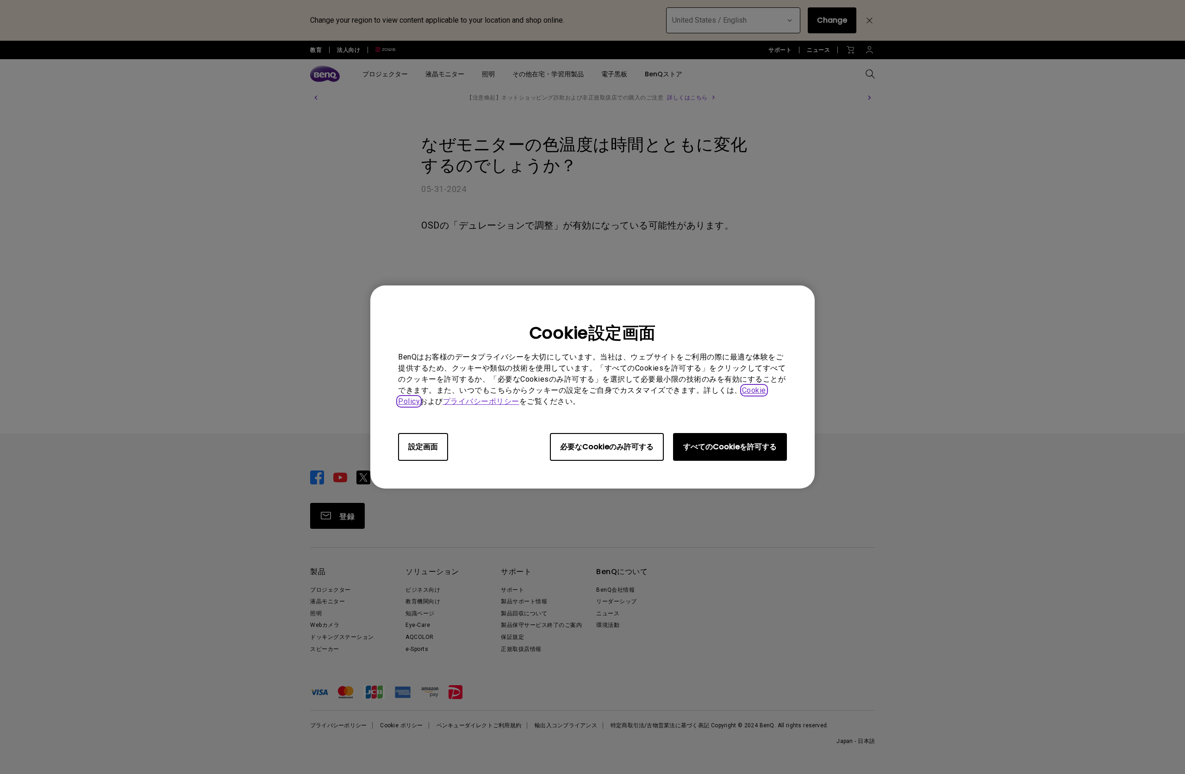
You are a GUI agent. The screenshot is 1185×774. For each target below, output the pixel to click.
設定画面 (423, 446)
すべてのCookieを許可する (730, 446)
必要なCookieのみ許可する (607, 446)
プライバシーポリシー (481, 401)
